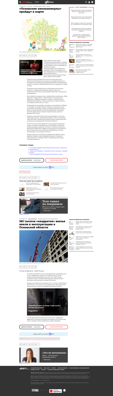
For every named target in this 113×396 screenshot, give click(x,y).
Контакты (43, 369)
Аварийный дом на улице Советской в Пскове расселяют (44, 307)
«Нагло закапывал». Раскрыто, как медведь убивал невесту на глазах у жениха (84, 248)
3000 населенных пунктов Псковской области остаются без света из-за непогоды (81, 11)
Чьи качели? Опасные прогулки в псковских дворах (58, 183)
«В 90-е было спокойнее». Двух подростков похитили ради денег (84, 232)
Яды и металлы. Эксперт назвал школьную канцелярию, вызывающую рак (83, 71)
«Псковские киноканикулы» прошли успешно (32, 193)
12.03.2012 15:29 (22, 6)
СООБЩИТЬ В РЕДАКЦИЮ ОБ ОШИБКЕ (56, 369)
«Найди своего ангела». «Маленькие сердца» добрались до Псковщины (34, 189)
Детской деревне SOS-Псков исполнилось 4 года (46, 154)
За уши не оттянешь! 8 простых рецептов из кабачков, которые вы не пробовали (85, 61)
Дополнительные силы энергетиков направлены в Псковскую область (81, 17)
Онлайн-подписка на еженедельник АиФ (79, 368)
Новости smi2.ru (24, 214)
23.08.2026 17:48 (23, 218)
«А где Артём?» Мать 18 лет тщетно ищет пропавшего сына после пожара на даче (84, 228)
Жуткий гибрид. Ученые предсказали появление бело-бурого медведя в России (85, 51)
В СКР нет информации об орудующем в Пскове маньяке (33, 183)
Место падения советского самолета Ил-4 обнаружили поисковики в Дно (81, 23)
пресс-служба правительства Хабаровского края (31, 263)
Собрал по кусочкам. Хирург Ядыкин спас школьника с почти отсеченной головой (85, 66)
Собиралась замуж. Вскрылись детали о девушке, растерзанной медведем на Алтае (84, 243)
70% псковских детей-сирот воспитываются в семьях (57, 188)
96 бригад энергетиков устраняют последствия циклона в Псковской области (81, 30)
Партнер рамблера (44, 390)
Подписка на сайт (35, 369)
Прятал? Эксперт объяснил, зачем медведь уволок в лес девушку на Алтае (84, 222)
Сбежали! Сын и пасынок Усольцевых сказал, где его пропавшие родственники (85, 238)
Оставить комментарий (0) (56, 160)
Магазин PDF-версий (62, 368)
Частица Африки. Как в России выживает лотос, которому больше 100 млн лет (84, 56)
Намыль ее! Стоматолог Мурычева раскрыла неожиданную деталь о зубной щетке (84, 45)
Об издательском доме (36, 368)
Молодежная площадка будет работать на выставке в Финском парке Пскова (81, 36)
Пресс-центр (47, 368)
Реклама (54, 368)
